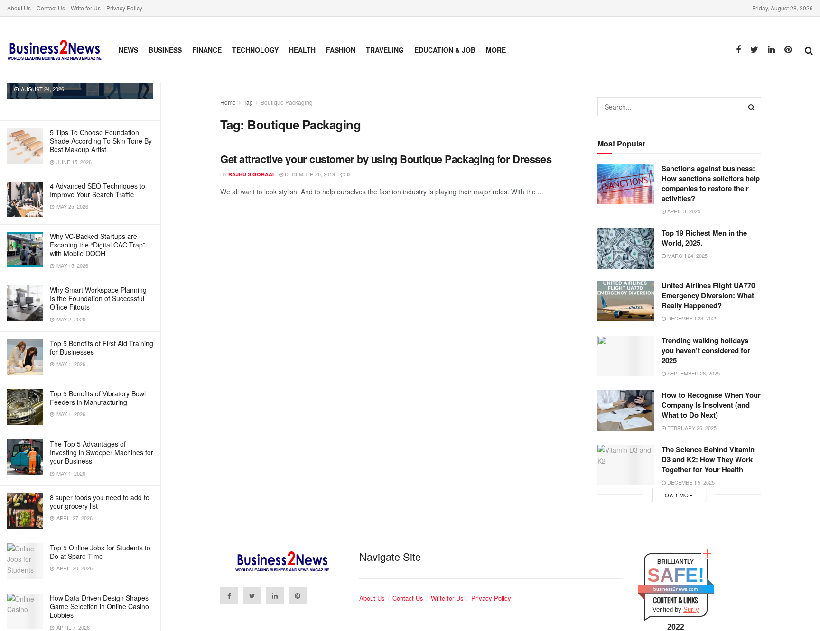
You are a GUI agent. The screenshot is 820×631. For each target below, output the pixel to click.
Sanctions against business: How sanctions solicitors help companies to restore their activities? (711, 183)
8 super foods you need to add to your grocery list (99, 502)
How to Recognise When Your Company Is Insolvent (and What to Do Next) (711, 405)
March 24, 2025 (687, 255)
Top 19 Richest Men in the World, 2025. (704, 238)
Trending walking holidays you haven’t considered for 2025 (706, 350)
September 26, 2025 (693, 373)
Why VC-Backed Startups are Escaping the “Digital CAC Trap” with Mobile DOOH (97, 244)
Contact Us (51, 8)
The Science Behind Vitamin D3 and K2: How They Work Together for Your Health (708, 459)
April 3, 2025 (683, 211)
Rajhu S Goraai (251, 174)
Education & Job (444, 50)
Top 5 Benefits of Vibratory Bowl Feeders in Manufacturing (98, 398)
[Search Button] (751, 106)
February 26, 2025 (691, 427)
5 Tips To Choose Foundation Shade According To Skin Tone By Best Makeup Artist (101, 141)
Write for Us (86, 8)
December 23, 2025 (692, 318)
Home (228, 102)
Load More (679, 495)
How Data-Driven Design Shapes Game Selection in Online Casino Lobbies (99, 606)
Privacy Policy (124, 8)
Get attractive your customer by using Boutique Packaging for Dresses (385, 158)
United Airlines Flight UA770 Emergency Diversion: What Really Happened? (708, 295)
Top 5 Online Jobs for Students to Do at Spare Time (100, 552)
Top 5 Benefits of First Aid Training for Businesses (101, 347)
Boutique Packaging (287, 102)
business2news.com (675, 589)
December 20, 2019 (309, 174)
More (496, 50)
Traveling (385, 50)
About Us (19, 8)
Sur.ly (691, 609)
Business (165, 50)
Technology (255, 50)
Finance (207, 50)
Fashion (340, 50)
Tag (248, 102)
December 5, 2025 (690, 482)
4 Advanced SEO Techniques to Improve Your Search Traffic (97, 190)
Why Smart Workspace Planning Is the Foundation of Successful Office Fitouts (98, 298)
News (128, 50)
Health (302, 50)
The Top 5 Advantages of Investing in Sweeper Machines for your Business (101, 452)
